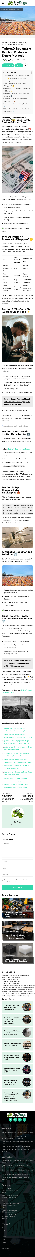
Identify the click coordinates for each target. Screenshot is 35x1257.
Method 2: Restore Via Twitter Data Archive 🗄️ (16, 95)
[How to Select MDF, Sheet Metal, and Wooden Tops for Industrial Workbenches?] (17, 930)
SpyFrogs (10, 60)
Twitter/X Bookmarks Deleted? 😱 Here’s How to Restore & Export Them (18, 78)
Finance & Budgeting (11, 908)
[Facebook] (10, 1120)
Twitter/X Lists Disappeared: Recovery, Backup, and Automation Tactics (8, 798)
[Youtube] (24, 1120)
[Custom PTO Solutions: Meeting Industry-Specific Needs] (17, 908)
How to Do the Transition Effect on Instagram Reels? (12, 1070)
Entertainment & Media (13, 9)
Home (3, 9)
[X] (20, 1120)
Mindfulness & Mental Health (12, 44)
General (23, 43)
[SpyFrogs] (3, 60)
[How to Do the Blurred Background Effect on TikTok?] (26, 1057)
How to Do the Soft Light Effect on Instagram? (16, 1146)
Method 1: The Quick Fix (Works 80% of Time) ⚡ (17, 90)
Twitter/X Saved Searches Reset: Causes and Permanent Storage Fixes (26, 798)
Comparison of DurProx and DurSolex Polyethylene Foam (16, 960)
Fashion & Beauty (10, 955)
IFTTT (12, 520)
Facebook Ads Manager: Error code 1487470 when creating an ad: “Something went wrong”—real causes (12, 1096)
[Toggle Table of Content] (29, 72)
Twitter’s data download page (19, 449)
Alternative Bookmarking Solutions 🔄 (17, 105)
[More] (26, 65)
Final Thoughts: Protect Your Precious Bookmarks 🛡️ (17, 110)
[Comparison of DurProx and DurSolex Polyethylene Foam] (17, 953)
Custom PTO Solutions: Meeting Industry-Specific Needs (15, 914)
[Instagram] (15, 1120)
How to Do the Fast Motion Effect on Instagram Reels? (10, 1082)
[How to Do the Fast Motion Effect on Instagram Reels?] (26, 1082)
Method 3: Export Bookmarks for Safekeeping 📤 (15, 100)
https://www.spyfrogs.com (17, 824)
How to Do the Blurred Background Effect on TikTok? (11, 1057)
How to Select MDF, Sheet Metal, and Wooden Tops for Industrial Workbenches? (15, 936)
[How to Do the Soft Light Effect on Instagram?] (26, 1044)
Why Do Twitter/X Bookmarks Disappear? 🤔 (15, 84)
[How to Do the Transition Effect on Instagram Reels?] (26, 1069)
